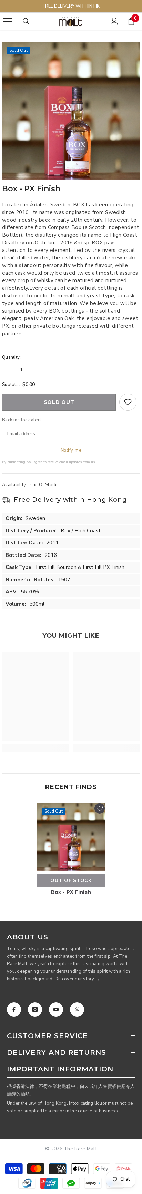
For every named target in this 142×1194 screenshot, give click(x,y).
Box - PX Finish (71, 892)
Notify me (71, 450)
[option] (71, 111)
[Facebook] (14, 1009)
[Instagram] (35, 1009)
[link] (35, 748)
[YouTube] (56, 1009)
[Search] (26, 21)
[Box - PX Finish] (71, 837)
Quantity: (11, 357)
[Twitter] (77, 1009)
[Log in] (114, 21)
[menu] (7, 21)
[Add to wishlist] (127, 402)
